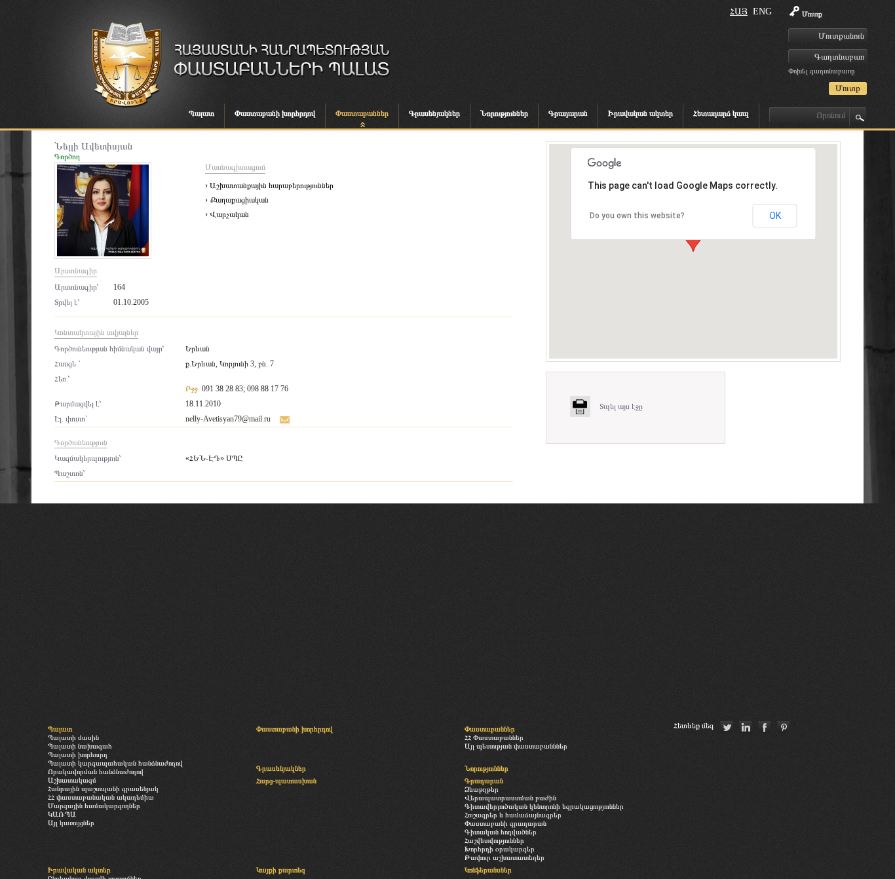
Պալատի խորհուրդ (77, 754)
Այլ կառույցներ (71, 823)
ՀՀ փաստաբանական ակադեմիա (101, 797)
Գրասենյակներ (434, 113)
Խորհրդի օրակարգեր (500, 849)
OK (775, 215)
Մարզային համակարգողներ (94, 806)
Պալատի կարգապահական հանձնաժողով (115, 763)
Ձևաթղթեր (482, 789)
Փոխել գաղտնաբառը (821, 71)
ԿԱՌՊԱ (62, 814)
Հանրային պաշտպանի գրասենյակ (103, 788)
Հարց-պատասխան (286, 781)
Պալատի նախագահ (80, 746)
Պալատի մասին (73, 737)
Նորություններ (504, 113)
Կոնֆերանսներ (488, 870)
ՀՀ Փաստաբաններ (494, 737)
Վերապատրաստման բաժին (510, 798)
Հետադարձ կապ (721, 113)
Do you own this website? (637, 215)
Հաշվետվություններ (494, 840)
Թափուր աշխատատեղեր (504, 857)
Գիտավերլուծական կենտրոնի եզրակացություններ (544, 806)
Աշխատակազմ (72, 780)
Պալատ (201, 113)
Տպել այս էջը (621, 406)
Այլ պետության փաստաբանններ (516, 746)
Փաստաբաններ (362, 113)
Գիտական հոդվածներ (501, 832)
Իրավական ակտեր (640, 113)
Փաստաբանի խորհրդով (275, 113)
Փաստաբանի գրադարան (505, 823)
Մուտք (812, 14)
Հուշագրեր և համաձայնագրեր (513, 815)
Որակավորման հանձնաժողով (95, 771)
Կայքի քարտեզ (280, 870)
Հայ (739, 11)
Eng (762, 11)
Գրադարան (568, 113)
